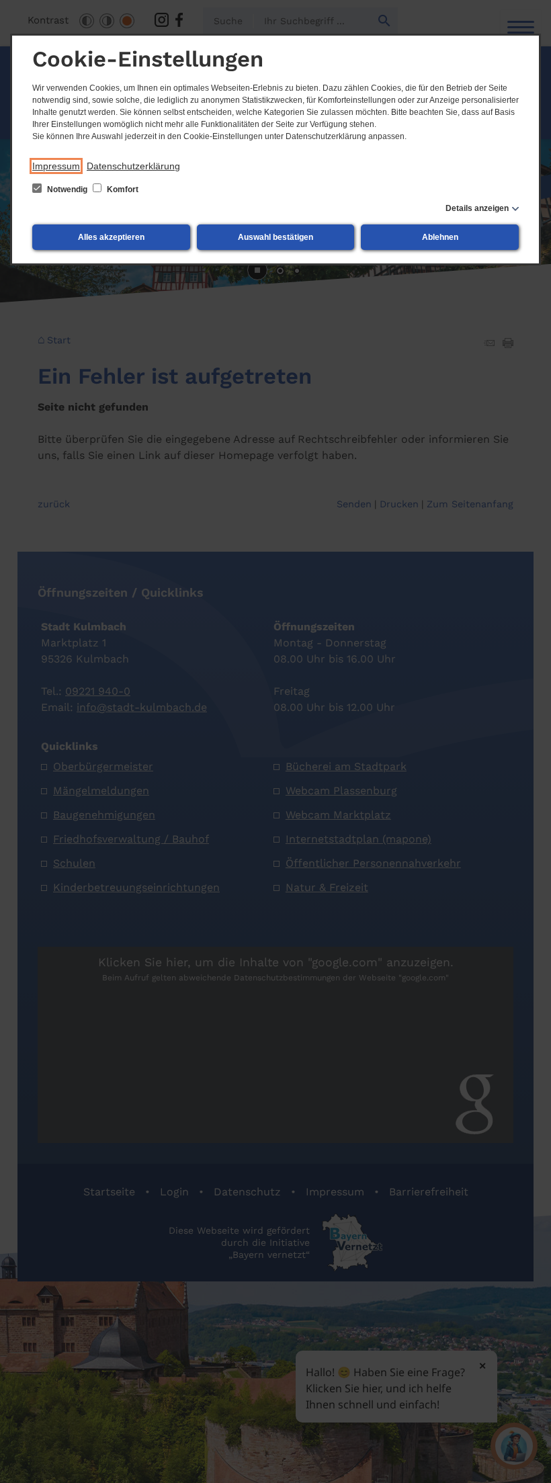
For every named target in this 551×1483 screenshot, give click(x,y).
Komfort (121, 189)
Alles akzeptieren (111, 237)
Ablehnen (440, 237)
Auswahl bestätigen (275, 237)
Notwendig (67, 189)
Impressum (56, 166)
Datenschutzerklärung (133, 166)
